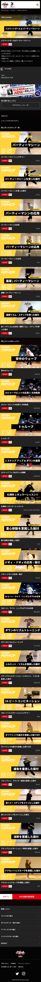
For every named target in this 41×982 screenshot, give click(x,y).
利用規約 (13, 963)
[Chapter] (32, 18)
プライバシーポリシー (24, 963)
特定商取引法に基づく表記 (8, 967)
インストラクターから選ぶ (10, 936)
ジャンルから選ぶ (7, 916)
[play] (20, 26)
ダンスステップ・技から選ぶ (10, 923)
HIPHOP (13, 10)
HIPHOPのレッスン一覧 (20, 105)
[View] (37, 18)
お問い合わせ (5, 963)
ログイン (6, 897)
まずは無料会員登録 (26, 897)
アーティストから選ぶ (8, 929)
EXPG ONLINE (5, 10)
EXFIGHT (4, 943)
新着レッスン (5, 909)
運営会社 (20, 967)
